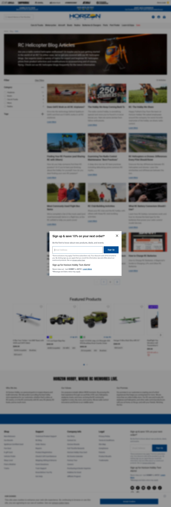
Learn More (87, 269)
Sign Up (111, 250)
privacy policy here (78, 260)
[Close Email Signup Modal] (117, 235)
